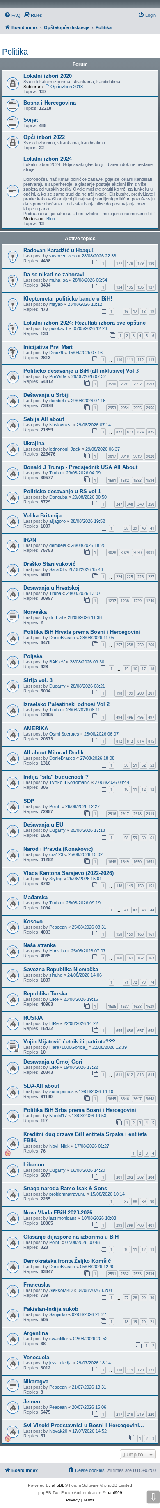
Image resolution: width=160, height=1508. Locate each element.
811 (119, 1074)
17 (135, 311)
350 (151, 504)
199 (130, 693)
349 (140, 504)
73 (144, 982)
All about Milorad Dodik (53, 752)
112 (140, 359)
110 (119, 359)
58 (126, 838)
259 (140, 644)
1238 (125, 601)
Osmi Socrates (64, 733)
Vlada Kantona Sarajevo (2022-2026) (68, 873)
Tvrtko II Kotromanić (69, 782)
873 (130, 432)
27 (126, 1298)
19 (152, 311)
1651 (150, 861)
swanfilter (58, 1338)
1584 (150, 480)
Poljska (32, 656)
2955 (137, 407)
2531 (112, 1273)
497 (151, 717)
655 (119, 1030)
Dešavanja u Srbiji (46, 395)
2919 (150, 813)
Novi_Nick (59, 1146)
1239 (137, 601)
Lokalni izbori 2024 (47, 159)
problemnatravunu (67, 1193)
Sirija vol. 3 (38, 680)
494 (119, 717)
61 (152, 838)
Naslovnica (60, 424)
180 (151, 263)
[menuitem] (12, 15)
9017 (112, 456)
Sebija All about (43, 419)
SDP (28, 801)
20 (144, 1321)
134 (119, 287)
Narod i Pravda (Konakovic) (58, 849)
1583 (137, 480)
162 (140, 958)
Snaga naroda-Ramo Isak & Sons (65, 1188)
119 (130, 1370)
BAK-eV (57, 661)
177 (119, 263)
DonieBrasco (62, 637)
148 (119, 885)
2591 (125, 384)
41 (152, 528)
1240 (150, 601)
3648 (150, 1098)
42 (135, 910)
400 (140, 1225)
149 (130, 885)
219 (140, 1414)
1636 (112, 1006)
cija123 (56, 854)
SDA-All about (41, 1086)
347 (119, 504)
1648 (112, 861)
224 (119, 576)
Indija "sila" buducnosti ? (56, 777)
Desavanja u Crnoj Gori (52, 1062)
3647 (137, 1098)
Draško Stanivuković (49, 564)
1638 (137, 1006)
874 (140, 432)
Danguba (58, 496)
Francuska (36, 1285)
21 (152, 1321)
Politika (15, 51)
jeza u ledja (60, 1362)
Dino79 (56, 352)
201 (151, 693)
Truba (55, 472)
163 (151, 958)
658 (151, 1030)
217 (119, 1414)
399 (130, 1225)
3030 (137, 552)
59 (135, 838)
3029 (125, 552)
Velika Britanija (42, 516)
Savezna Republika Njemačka (60, 969)
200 (140, 693)
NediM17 (58, 1115)
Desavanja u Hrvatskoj (51, 588)
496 (140, 717)
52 (144, 765)
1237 (112, 601)
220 (151, 1414)
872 (119, 432)
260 (151, 644)
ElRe (54, 999)
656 (130, 1030)
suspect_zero (63, 255)
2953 (112, 407)
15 (126, 669)
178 (130, 263)
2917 (125, 813)
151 (151, 885)
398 (119, 1225)
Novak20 (58, 1430)
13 (152, 789)
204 (151, 1177)
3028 (112, 552)
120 (140, 1370)
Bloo (50, 218)
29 (144, 1298)
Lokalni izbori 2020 (47, 76)
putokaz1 (58, 328)
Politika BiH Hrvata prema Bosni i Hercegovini (81, 632)
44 (152, 910)
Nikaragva (35, 1381)
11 (135, 789)
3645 (112, 1098)
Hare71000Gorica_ (68, 1047)
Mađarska (35, 897)
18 (144, 311)
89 (144, 1201)
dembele (57, 400)
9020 (150, 456)
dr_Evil (56, 617)
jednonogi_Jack (64, 448)
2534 (150, 1273)
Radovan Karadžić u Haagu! (58, 250)
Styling (55, 878)
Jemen (31, 1402)
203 (140, 1177)
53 (152, 765)
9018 (125, 456)
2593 (150, 384)
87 (126, 1201)
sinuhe (55, 975)
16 (126, 311)
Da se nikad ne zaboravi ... (57, 274)
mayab (56, 304)
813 (130, 741)
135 (130, 287)
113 (151, 359)
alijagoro (57, 521)
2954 (125, 407)
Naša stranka (39, 945)
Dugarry (57, 685)
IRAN (29, 540)
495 (130, 717)
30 (152, 1298)
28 (135, 1298)
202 (130, 1177)
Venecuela (36, 1357)
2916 (112, 813)
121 (151, 1370)
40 (144, 528)
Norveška (35, 612)
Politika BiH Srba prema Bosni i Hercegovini (79, 1110)
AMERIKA (35, 728)
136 (140, 287)
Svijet (30, 120)
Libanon (33, 1165)
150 (140, 885)
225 (130, 576)
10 (126, 789)
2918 (137, 813)
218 (130, 1414)
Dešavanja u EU (43, 825)
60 (144, 838)
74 (152, 982)
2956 (150, 407)
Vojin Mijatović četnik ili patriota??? (69, 1042)
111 (130, 359)
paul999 (114, 1492)
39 (135, 528)
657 (140, 1030)
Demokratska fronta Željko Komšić (67, 1261)
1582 (125, 480)
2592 (137, 384)
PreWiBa (57, 376)
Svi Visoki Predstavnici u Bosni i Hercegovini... (83, 1425)
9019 (137, 456)
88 (135, 1201)
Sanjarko (58, 1314)
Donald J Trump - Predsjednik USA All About (80, 467)
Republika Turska (45, 994)
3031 (150, 552)
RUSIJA (33, 1018)
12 (144, 789)
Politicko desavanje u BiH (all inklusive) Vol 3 (81, 371)
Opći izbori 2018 (66, 86)
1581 (112, 480)
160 (140, 934)
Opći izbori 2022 (44, 137)
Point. (54, 806)
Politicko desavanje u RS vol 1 (62, 491)
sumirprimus (61, 1091)
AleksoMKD (61, 1290)
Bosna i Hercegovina (49, 103)
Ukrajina (33, 443)
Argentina (35, 1333)
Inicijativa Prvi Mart (48, 347)
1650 (137, 861)
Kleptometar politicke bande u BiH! (67, 299)
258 (130, 644)
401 (151, 1225)
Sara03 (56, 569)
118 (119, 1370)
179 (140, 263)
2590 (112, 384)
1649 (125, 861)
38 (126, 528)
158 (119, 934)
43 (144, 910)
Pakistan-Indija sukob (50, 1309)
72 (135, 982)
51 (135, 765)
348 (130, 504)
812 (119, 741)
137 (151, 287)
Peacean (58, 927)
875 (151, 432)
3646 (125, 1098)
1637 (125, 1006)
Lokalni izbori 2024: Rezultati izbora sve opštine (84, 323)
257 (119, 644)
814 (140, 741)
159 (130, 934)
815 (151, 741)
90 (152, 1201)
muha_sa (58, 280)
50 (126, 765)
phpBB (58, 1485)
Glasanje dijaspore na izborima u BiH (71, 1237)
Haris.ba (57, 950)
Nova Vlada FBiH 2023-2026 (57, 1213)
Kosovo (33, 921)
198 (119, 693)
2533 (137, 1273)
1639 (150, 1006)
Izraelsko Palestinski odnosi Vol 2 (66, 704)
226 (140, 576)
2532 (125, 1273)
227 (151, 576)
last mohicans (63, 1218)
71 (126, 982)
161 (151, 934)
